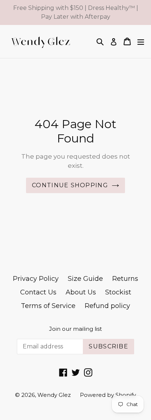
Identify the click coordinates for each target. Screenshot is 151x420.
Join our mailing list (75, 329)
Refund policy (107, 306)
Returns (125, 279)
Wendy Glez (54, 394)
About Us (81, 292)
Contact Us (38, 292)
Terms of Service (48, 306)
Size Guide (85, 279)
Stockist (118, 292)
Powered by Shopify (108, 394)
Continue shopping (70, 185)
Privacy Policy (36, 279)
